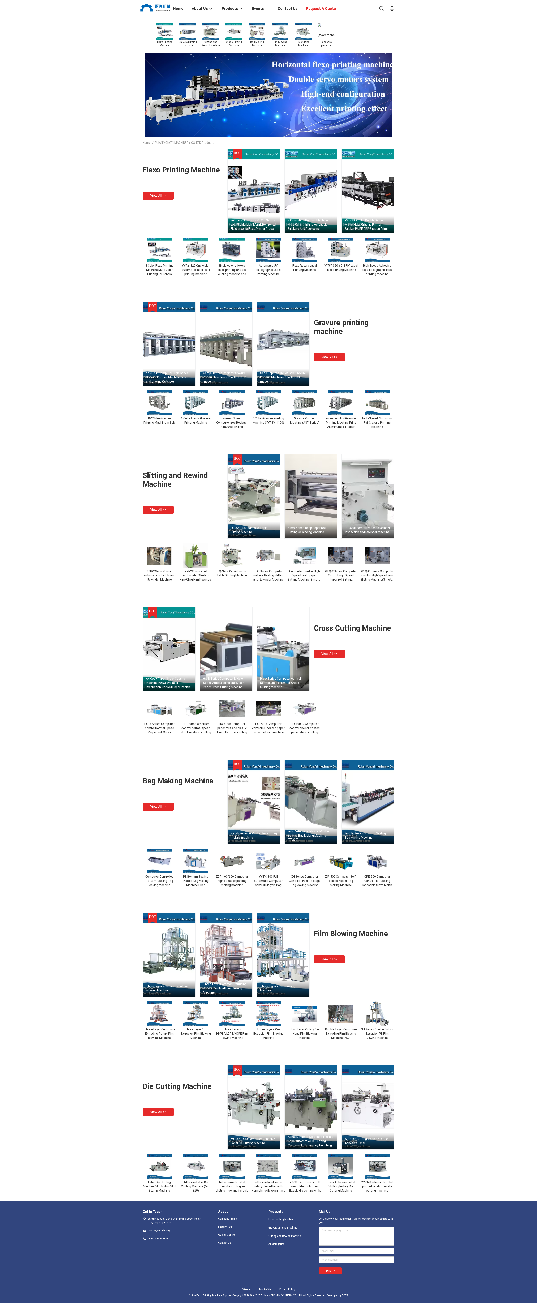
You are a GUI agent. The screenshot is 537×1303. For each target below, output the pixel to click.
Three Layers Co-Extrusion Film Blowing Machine (167, 988)
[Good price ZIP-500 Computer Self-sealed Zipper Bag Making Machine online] (340, 861)
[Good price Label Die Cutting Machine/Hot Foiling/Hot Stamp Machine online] (159, 1166)
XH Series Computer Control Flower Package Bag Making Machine (305, 881)
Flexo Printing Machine (181, 170)
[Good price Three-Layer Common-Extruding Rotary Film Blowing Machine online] (159, 1013)
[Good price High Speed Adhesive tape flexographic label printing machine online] (377, 250)
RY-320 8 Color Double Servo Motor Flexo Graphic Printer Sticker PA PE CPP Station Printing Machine (368, 225)
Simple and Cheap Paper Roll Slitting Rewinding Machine (307, 530)
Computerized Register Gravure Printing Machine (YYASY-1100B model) (224, 377)
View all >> (158, 195)
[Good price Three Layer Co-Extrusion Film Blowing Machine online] (195, 1013)
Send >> (330, 1270)
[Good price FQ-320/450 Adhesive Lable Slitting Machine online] (232, 555)
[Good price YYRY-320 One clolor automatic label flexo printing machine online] (195, 250)
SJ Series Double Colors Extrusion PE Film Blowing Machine (377, 1033)
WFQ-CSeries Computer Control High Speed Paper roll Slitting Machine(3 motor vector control (341, 579)
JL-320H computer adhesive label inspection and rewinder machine (367, 530)
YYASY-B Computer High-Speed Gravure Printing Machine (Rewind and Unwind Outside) (168, 377)
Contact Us (224, 1242)
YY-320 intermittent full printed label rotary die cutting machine (377, 1186)
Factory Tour (225, 1226)
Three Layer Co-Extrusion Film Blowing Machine (196, 1033)
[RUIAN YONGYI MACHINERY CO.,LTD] (155, 7)
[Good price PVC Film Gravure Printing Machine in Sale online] (159, 402)
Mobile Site (265, 1289)
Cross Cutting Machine (352, 628)
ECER (345, 1295)
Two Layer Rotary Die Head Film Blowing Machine (304, 1033)
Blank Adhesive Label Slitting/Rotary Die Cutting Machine (341, 1186)
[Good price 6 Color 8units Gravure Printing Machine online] (195, 402)
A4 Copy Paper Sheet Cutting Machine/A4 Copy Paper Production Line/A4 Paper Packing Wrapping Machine (169, 683)
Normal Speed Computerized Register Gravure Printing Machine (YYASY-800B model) (232, 427)
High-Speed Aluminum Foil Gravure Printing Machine (377, 422)
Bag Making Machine (178, 781)
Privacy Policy (287, 1289)
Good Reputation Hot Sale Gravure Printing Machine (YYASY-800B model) (283, 377)
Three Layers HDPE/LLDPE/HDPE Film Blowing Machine (232, 1033)
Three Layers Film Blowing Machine (277, 988)
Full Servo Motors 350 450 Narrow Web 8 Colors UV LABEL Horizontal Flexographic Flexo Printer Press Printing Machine (253, 225)
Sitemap (246, 1289)
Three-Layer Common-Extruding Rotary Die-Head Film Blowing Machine (224, 988)
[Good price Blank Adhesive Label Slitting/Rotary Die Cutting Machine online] (340, 1166)
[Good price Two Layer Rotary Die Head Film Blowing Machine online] (304, 1013)
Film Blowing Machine (351, 933)
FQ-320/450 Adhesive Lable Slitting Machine (249, 530)
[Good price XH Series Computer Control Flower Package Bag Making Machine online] (304, 861)
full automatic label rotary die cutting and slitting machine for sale (232, 1186)
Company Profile (227, 1218)
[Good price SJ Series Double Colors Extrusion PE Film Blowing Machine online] (377, 1013)
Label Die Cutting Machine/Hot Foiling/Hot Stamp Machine (159, 1186)
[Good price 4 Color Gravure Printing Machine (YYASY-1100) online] (268, 402)
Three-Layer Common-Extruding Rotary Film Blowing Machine (159, 1033)
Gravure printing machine (341, 327)
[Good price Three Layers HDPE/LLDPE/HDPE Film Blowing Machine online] (232, 1013)
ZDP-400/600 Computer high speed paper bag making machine (232, 881)
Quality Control (226, 1234)
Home (147, 142)
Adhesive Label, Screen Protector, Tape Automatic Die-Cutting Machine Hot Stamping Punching (310, 1141)
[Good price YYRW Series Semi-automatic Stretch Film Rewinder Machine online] (159, 555)
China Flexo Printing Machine (205, 1295)
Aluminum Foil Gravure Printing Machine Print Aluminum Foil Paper (341, 422)
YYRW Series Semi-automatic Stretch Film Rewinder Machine (159, 575)
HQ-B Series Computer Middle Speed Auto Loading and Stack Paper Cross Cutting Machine (223, 683)
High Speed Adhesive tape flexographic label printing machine (377, 270)
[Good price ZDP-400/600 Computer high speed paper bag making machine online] (232, 861)
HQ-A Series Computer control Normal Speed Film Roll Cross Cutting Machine (280, 683)
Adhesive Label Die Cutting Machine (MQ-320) (196, 1186)
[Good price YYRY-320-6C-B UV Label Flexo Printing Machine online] (340, 250)
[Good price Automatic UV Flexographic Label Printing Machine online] (268, 250)
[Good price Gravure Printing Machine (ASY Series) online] (304, 402)
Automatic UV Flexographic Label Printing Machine (268, 270)
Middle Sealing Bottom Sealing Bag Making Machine (365, 835)
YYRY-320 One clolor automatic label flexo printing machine (196, 270)
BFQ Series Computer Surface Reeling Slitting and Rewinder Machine (268, 575)
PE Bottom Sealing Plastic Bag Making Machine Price (196, 881)
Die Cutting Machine (177, 1086)
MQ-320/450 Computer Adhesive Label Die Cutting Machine (253, 1141)
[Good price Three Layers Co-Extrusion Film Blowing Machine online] (268, 1013)
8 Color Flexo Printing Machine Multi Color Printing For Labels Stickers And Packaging (308, 224)
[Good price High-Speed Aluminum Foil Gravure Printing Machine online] (377, 402)
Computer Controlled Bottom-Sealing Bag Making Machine (159, 881)
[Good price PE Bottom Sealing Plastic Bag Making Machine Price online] (195, 861)
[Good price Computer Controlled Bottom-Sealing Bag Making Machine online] (159, 861)
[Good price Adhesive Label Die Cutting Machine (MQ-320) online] (195, 1166)
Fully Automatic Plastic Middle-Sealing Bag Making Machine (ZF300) (308, 835)
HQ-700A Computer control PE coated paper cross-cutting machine (268, 728)
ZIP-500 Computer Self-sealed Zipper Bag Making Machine (341, 881)
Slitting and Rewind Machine (284, 1236)
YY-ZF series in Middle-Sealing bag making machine (254, 835)
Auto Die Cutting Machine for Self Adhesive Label (367, 1141)
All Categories (276, 1244)
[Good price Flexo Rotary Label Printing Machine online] (304, 250)
